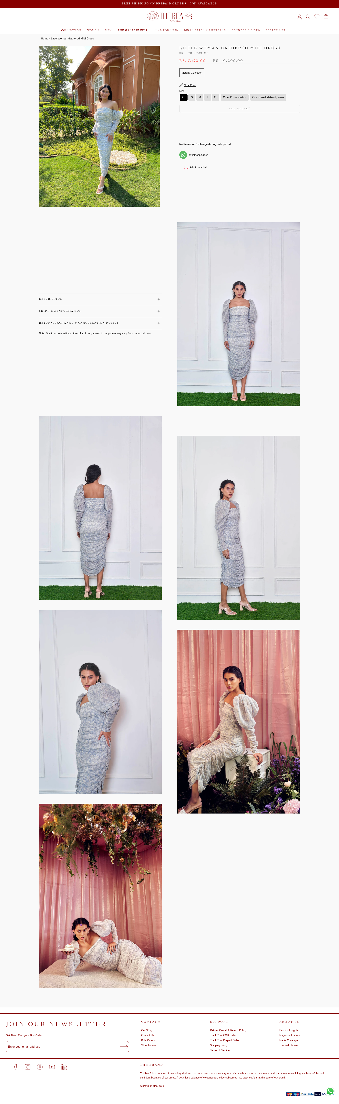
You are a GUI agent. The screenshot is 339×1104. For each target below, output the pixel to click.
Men (108, 30)
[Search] (308, 16)
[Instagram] (28, 1067)
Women (93, 30)
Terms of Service (220, 1050)
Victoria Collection (191, 72)
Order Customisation (234, 97)
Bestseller (276, 30)
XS (183, 97)
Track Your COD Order (223, 1035)
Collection (71, 30)
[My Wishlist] (316, 16)
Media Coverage (288, 1040)
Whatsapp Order (198, 154)
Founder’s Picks (246, 30)
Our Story (146, 1030)
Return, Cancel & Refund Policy (228, 1030)
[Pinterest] (40, 1067)
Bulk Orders (148, 1040)
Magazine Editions (289, 1035)
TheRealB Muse (288, 1045)
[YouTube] (52, 1067)
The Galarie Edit (133, 30)
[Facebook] (15, 1067)
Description (51, 299)
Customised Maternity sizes (268, 97)
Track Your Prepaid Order (224, 1040)
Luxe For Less (166, 30)
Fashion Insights (288, 1030)
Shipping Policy (219, 1045)
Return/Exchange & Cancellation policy (79, 323)
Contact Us (147, 1035)
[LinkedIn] (64, 1067)
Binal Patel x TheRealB (205, 30)
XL (215, 97)
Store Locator (149, 1045)
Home (44, 38)
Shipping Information (60, 311)
